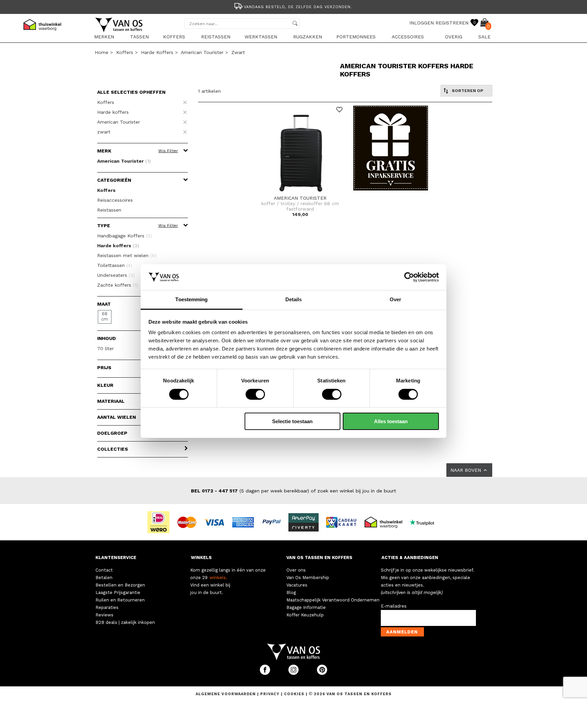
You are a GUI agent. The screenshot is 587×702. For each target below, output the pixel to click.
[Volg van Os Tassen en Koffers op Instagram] (294, 673)
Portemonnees (356, 36)
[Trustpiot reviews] (425, 521)
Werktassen (261, 36)
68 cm (104, 316)
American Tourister (202, 52)
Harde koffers (157, 52)
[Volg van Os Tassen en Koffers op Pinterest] (322, 673)
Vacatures (296, 585)
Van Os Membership (307, 577)
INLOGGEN (421, 22)
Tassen (139, 36)
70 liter (105, 348)
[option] (293, 6)
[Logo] (119, 31)
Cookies (294, 694)
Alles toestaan (391, 421)
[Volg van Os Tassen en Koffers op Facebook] (265, 673)
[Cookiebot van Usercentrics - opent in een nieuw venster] (409, 277)
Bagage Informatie (306, 607)
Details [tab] (293, 299)
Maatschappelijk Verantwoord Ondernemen (332, 599)
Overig (453, 36)
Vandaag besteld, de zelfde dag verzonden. (298, 7)
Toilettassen (114, 265)
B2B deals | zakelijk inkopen (125, 622)
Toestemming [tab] (191, 299)
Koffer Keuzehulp (305, 614)
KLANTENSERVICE (115, 557)
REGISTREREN (451, 22)
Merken (104, 36)
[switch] (255, 394)
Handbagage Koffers (124, 235)
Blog (291, 592)
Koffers (174, 36)
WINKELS (201, 557)
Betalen (103, 577)
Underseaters (116, 275)
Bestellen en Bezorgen (120, 585)
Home (101, 52)
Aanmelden (402, 631)
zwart (238, 52)
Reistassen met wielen (127, 255)
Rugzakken (307, 36)
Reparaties (107, 607)
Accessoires (408, 36)
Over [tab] (395, 299)
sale (484, 36)
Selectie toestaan (292, 421)
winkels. (218, 577)
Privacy (270, 694)
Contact (104, 570)
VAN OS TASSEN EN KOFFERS (319, 557)
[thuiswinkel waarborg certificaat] (386, 521)
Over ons (296, 570)
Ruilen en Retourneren (120, 599)
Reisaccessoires (115, 200)
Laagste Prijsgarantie (117, 592)
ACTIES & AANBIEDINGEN (409, 557)
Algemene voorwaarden (226, 694)
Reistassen (215, 36)
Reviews (104, 614)
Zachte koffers (117, 285)
